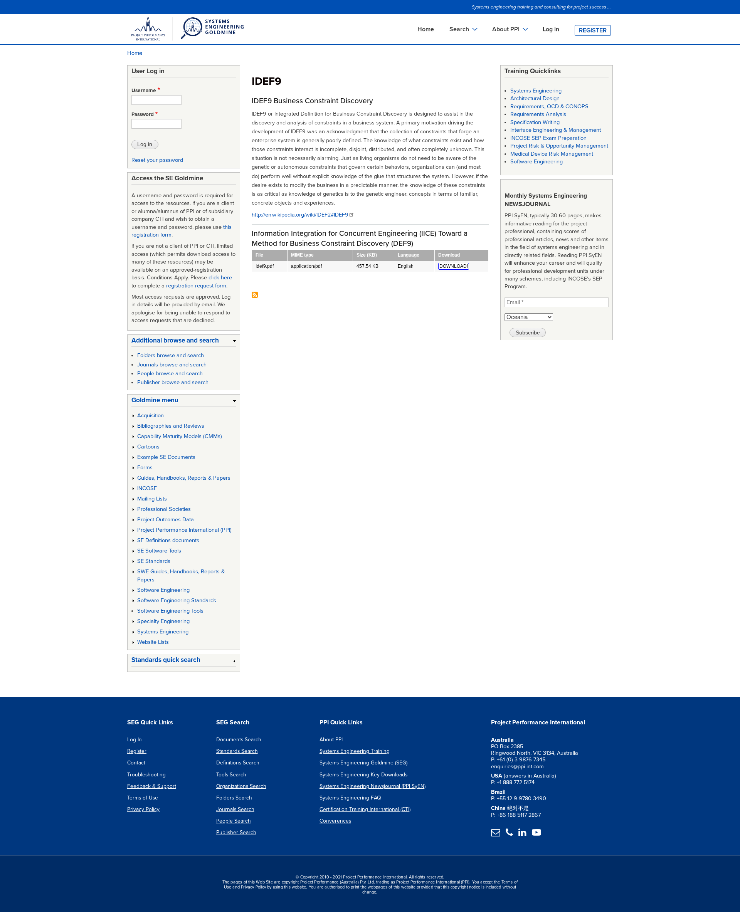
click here (220, 277)
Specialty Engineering (163, 621)
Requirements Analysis (538, 114)
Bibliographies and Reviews (170, 426)
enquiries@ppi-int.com (517, 766)
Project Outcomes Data (165, 519)
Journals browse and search (172, 364)
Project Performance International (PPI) (184, 530)
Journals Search (235, 809)
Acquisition (150, 415)
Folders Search (234, 797)
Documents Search (238, 739)
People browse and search (170, 373)
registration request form (196, 285)
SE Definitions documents (168, 540)
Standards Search (237, 751)
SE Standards (153, 561)
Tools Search (231, 774)
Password (142, 114)
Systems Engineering (162, 631)
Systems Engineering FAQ (350, 797)
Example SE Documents (166, 457)
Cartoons (148, 446)
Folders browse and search (170, 355)
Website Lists (153, 642)
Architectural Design (535, 98)
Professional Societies (164, 509)
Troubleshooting (146, 774)
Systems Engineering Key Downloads (363, 774)
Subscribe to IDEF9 (255, 295)
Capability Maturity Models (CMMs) (179, 436)
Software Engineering (163, 590)
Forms (145, 467)
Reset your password (157, 160)
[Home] (187, 30)
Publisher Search (236, 832)
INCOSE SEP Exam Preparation (548, 138)
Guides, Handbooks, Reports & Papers (183, 478)
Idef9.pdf (265, 266)
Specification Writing (535, 122)
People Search (233, 821)
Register (593, 30)
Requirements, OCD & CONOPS (549, 106)
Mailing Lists (152, 498)
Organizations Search (241, 786)
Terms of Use (142, 797)
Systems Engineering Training (355, 751)
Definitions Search (237, 762)
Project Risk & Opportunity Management (559, 146)
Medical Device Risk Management (551, 154)
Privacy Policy (143, 809)
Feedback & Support (151, 786)
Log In (551, 29)
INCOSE (147, 488)
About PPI (331, 739)
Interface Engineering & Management (555, 130)
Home (425, 29)
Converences (335, 821)
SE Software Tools (159, 551)
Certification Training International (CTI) (365, 809)
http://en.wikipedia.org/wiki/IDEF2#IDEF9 (300, 215)
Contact (136, 762)
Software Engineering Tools (170, 611)
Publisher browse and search (173, 382)
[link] (183, 342)
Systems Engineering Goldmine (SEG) (363, 762)
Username (143, 90)
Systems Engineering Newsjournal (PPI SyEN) (373, 786)
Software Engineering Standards (176, 600)
